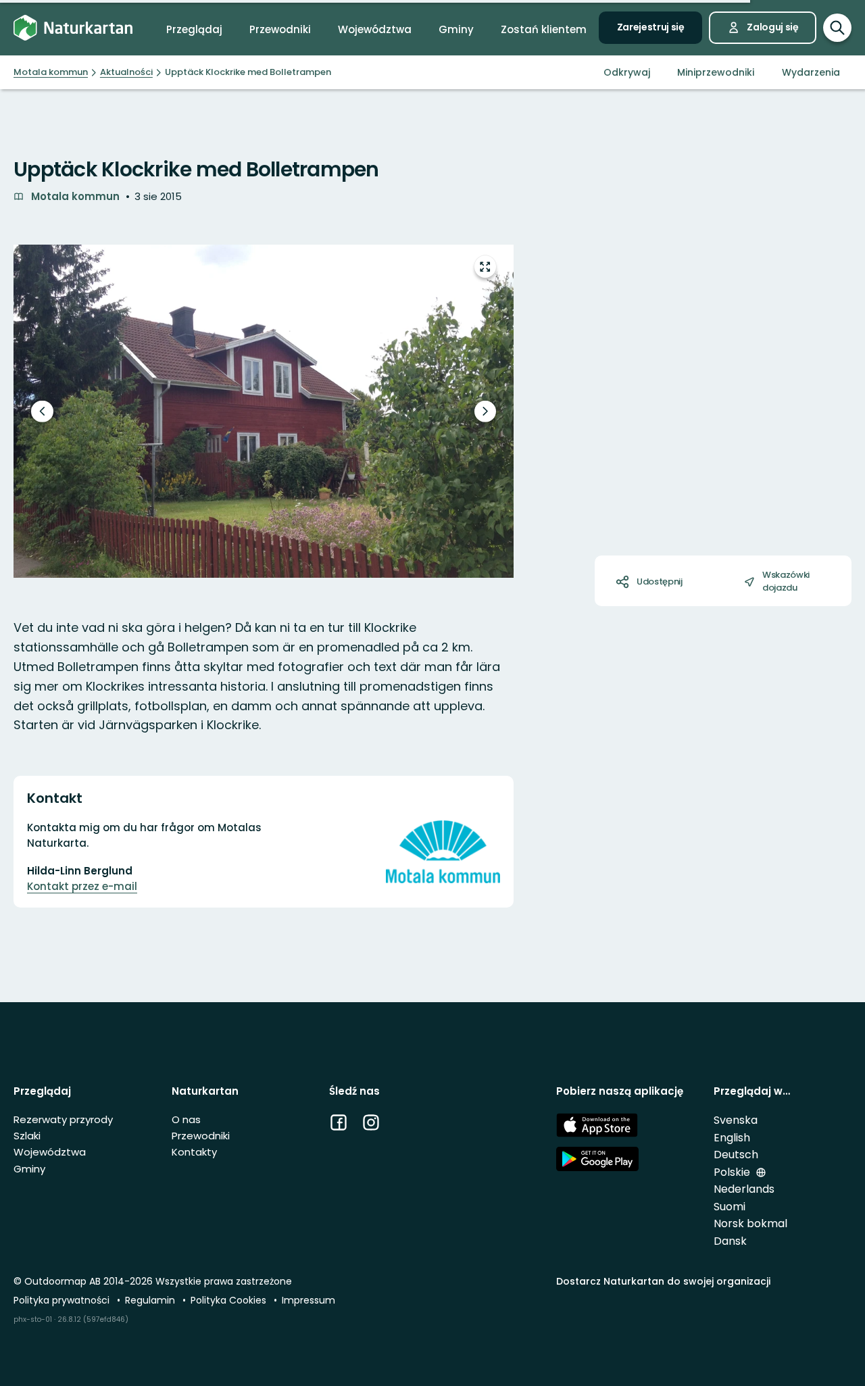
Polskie (733, 1172)
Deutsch (736, 1154)
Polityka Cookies (230, 1300)
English (732, 1137)
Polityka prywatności (63, 1300)
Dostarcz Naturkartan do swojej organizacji (663, 1281)
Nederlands (744, 1189)
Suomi (729, 1206)
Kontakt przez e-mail (82, 886)
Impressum (308, 1300)
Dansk (730, 1241)
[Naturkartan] (73, 28)
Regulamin (151, 1300)
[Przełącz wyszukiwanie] (837, 28)
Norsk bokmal (750, 1223)
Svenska (736, 1120)
